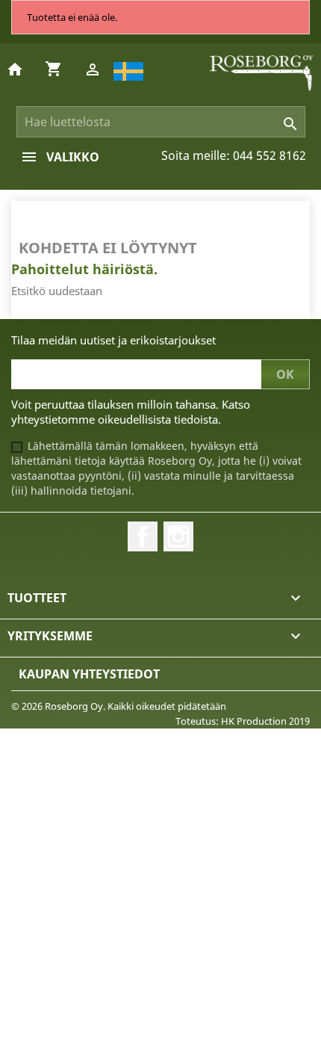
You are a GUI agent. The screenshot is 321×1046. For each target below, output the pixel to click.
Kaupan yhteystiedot (89, 674)
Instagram (178, 536)
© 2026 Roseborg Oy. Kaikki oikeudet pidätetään (118, 706)
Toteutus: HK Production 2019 (242, 721)
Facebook (143, 536)
